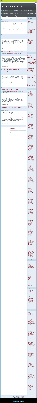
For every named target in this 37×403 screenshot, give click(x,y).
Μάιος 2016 (30, 201)
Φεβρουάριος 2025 (31, 108)
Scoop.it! (29, 277)
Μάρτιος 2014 (30, 226)
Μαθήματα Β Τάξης (31, 31)
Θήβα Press (30, 352)
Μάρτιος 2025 (30, 107)
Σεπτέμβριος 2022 (31, 136)
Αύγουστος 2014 (30, 221)
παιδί (34, 84)
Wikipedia (29, 296)
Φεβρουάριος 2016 (31, 204)
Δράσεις (29, 43)
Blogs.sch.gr (21, 397)
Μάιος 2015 (30, 211)
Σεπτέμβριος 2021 (31, 146)
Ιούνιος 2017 (30, 189)
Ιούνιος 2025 (30, 104)
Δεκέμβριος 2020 (31, 155)
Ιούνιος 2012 (30, 246)
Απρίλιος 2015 (30, 212)
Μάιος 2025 (30, 105)
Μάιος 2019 (30, 167)
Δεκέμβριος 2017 (31, 183)
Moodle (29, 274)
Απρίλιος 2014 (30, 225)
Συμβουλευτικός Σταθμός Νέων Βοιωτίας (30, 386)
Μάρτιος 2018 (30, 180)
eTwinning (29, 41)
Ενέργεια (29, 35)
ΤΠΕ (11, 132)
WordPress (30, 285)
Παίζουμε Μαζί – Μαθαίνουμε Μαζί (9, 34)
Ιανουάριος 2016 (31, 205)
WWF (29, 330)
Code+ (32, 55)
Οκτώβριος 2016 (30, 198)
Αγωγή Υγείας (30, 42)
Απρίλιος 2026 (30, 94)
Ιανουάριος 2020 (31, 160)
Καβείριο (28, 69)
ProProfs (29, 276)
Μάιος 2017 (30, 190)
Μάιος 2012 (30, 247)
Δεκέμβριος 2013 (31, 230)
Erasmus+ (3, 128)
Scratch (29, 278)
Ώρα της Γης (28, 61)
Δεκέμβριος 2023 (31, 122)
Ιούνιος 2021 (30, 148)
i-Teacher (29, 326)
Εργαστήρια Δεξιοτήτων (28, 11)
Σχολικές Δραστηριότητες (4, 133)
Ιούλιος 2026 (30, 91)
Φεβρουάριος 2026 (31, 96)
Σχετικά (16, 15)
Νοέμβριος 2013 (30, 231)
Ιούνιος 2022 (30, 137)
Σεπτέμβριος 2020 (31, 157)
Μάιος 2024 (30, 116)
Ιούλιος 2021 (30, 147)
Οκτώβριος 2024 (30, 113)
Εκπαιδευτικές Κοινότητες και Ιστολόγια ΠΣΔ (30, 301)
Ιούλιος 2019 (30, 165)
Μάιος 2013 (30, 235)
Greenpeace (30, 325)
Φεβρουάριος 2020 (31, 159)
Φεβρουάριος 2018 (31, 181)
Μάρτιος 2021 (30, 151)
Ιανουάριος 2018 (31, 182)
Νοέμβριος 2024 (30, 112)
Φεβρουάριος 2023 (31, 130)
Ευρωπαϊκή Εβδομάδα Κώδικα (30, 64)
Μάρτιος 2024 (30, 118)
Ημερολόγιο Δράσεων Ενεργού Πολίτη (29, 13)
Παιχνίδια (20, 129)
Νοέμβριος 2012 (30, 242)
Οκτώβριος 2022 (30, 135)
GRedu (29, 270)
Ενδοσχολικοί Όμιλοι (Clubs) (18, 11)
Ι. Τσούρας (29, 68)
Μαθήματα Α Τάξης (31, 30)
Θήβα (35, 66)
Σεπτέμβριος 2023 (31, 125)
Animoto (29, 265)
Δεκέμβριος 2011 (31, 253)
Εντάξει (15, 401)
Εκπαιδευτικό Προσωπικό (22, 15)
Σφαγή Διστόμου (29, 78)
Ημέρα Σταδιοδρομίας (32, 65)
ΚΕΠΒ (34, 68)
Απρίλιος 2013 (30, 236)
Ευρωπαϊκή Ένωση (33, 63)
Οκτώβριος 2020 (30, 156)
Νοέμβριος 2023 (30, 123)
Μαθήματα (12, 129)
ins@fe (29, 292)
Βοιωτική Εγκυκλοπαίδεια (32, 62)
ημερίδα (28, 84)
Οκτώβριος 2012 (30, 243)
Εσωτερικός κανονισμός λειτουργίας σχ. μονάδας (9, 13)
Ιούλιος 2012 (30, 245)
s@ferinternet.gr (30, 293)
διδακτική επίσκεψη (32, 81)
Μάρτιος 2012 (30, 250)
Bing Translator (30, 290)
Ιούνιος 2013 (30, 234)
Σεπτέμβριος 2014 (31, 220)
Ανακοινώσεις (12, 128)
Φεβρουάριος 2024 (31, 119)
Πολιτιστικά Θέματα (31, 49)
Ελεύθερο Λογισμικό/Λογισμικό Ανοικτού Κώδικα (31, 345)
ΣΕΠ (34, 77)
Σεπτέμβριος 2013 (31, 232)
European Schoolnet (31, 323)
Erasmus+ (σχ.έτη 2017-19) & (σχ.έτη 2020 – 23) (12, 10)
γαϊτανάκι (28, 81)
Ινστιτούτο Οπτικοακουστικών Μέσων (31, 358)
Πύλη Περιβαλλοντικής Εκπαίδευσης (31, 383)
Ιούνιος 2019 (30, 166)
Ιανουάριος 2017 (31, 194)
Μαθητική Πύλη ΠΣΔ (31, 304)
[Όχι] (35, 400)
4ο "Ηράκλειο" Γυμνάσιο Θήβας (12, 6)
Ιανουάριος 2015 (31, 215)
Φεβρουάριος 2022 (31, 141)
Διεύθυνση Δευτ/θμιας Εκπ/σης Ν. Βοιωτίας (31, 337)
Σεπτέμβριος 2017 (31, 187)
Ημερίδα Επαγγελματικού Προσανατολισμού (11, 107)
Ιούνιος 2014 (30, 223)
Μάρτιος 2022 (30, 140)
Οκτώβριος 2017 (30, 186)
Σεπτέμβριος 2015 (31, 209)
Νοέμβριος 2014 (30, 218)
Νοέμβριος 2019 (30, 161)
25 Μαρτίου (29, 55)
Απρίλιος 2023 (30, 128)
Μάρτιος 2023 (30, 129)
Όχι (18, 401)
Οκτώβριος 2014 (30, 219)
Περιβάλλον (12, 131)
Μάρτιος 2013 (30, 237)
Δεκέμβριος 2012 (31, 241)
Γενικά (6, 48)
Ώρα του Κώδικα (32, 61)
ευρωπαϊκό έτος (29, 82)
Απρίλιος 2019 (30, 168)
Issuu (29, 273)
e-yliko (29, 312)
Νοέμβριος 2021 (30, 144)
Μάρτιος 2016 (30, 203)
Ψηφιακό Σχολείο (31, 393)
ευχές (34, 83)
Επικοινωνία (26, 16)
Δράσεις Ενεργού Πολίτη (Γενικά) (6, 11)
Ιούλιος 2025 (30, 103)
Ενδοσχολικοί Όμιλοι (4, 130)
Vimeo (29, 281)
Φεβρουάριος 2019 (31, 170)
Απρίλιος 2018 (30, 179)
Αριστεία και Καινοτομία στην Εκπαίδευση (31, 332)
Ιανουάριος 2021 (31, 154)
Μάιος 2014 (30, 224)
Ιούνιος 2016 (30, 200)
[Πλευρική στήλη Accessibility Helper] (36, 3)
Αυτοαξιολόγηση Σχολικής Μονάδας (27, 10)
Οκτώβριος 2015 (30, 208)
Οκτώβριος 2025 (30, 101)
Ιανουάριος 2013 (31, 240)
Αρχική (2, 10)
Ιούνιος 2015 (30, 210)
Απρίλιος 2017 (30, 191)
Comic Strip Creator (31, 266)
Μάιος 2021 (30, 149)
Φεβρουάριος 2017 (31, 193)
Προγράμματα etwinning (5, 15)
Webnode (29, 284)
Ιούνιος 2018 (30, 177)
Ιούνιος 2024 (30, 115)
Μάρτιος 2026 (30, 95)
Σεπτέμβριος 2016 (31, 199)
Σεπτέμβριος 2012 (31, 244)
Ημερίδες (20, 13)
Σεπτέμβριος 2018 (31, 176)
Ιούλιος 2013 (30, 233)
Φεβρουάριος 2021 (31, 152)
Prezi (29, 275)
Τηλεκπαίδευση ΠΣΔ (31, 390)
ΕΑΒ (27, 63)
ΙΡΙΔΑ (32, 68)
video (34, 60)
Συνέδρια (12, 15)
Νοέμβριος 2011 (30, 254)
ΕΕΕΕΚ (29, 63)
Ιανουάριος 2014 (31, 229)
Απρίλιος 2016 (30, 202)
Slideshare (29, 279)
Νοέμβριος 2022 (30, 134)
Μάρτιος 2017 (30, 192)
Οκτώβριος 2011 (30, 255)
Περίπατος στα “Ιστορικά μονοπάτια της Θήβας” (12, 51)
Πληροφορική (30, 77)
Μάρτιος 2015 (30, 213)
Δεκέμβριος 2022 (31, 133)
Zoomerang (30, 297)
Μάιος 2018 (30, 178)
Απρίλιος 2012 (30, 248)
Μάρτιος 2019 (30, 169)
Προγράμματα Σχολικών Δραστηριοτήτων (8, 16)
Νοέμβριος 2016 (30, 197)
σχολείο (29, 86)
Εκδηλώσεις (30, 44)
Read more (22, 401)
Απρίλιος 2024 (30, 117)
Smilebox (29, 280)
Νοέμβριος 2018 (30, 173)
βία (34, 80)
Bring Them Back (31, 291)
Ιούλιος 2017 (30, 188)
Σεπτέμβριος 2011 (31, 256)
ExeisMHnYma (30, 324)
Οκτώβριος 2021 (30, 145)
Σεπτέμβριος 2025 (31, 102)
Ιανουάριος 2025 (31, 109)
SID (31, 59)
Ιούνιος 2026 (30, 92)
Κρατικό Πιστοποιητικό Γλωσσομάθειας (30, 364)
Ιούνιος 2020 (30, 158)
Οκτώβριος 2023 (30, 124)
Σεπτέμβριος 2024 (31, 114)
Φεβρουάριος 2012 (31, 251)
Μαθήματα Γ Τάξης (31, 32)
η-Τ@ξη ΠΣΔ (30, 351)
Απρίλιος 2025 (30, 106)
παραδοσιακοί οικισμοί (31, 85)
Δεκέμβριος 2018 (31, 172)
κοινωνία (31, 84)
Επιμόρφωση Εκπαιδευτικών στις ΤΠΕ (31, 348)
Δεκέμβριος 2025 (31, 98)
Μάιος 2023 (30, 127)
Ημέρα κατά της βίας (30, 66)
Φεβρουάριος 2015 (31, 214)
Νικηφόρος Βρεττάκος (29, 75)
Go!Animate (30, 269)
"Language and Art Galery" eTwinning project (31, 263)
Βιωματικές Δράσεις (19, 16)
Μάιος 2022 (30, 138)
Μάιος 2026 (30, 93)
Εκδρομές (29, 45)
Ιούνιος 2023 (30, 126)
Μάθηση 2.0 (30, 303)
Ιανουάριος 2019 (31, 171)
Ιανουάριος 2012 (31, 252)
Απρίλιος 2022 (30, 139)
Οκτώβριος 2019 (30, 162)
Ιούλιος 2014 (30, 222)
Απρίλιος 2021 (30, 150)
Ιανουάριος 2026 (31, 97)
